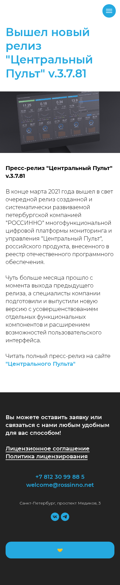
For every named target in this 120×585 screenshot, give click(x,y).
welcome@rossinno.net (60, 485)
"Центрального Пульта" (40, 363)
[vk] (55, 517)
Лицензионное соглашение (48, 448)
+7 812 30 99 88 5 (60, 476)
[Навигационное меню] (109, 11)
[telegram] (65, 517)
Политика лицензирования (47, 456)
